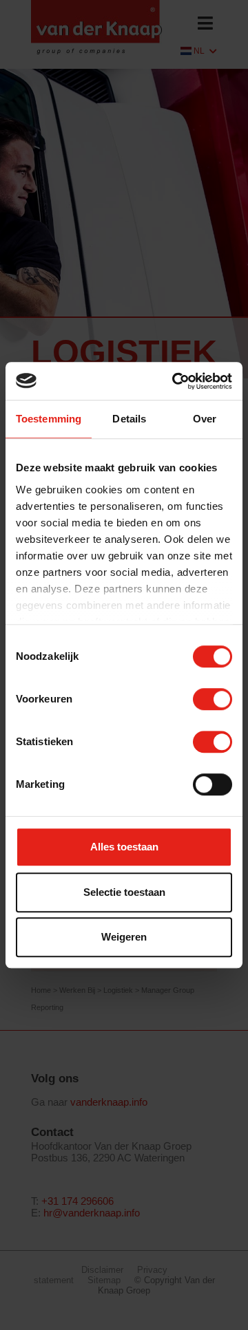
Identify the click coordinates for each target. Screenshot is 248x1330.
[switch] (212, 699)
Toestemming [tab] (48, 419)
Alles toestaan (124, 846)
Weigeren (124, 937)
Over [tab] (204, 419)
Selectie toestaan (124, 892)
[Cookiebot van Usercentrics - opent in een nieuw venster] (175, 381)
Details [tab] (129, 419)
